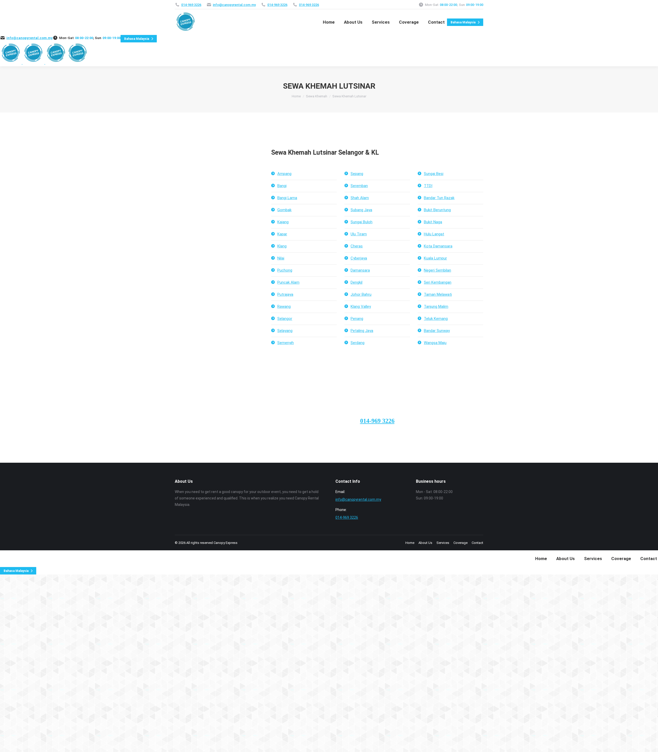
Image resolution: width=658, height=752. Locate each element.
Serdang (357, 342)
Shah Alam (360, 198)
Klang (282, 246)
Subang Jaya (361, 210)
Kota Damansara (438, 246)
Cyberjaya (359, 258)
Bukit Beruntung (437, 210)
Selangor (284, 318)
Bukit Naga (433, 222)
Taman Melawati (438, 294)
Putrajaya (285, 294)
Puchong (284, 270)
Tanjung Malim (436, 306)
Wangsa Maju (435, 342)
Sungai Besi (433, 173)
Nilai (280, 258)
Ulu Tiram (359, 234)
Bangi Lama (287, 198)
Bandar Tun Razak (439, 198)
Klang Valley (361, 306)
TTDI (428, 185)
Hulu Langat (434, 234)
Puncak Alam (288, 282)
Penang (357, 318)
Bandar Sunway (437, 330)
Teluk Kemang (436, 318)
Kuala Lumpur (435, 258)
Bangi (282, 185)
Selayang (285, 330)
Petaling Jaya (362, 330)
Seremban (359, 185)
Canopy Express (225, 543)
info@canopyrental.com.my (234, 5)
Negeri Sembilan (437, 270)
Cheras (357, 246)
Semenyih (285, 342)
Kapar (282, 234)
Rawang (284, 306)
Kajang (283, 222)
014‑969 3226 (191, 5)
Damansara (360, 270)
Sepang (357, 173)
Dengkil (356, 282)
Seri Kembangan (437, 282)
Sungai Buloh (361, 222)
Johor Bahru (361, 294)
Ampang (284, 173)
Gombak (284, 210)
